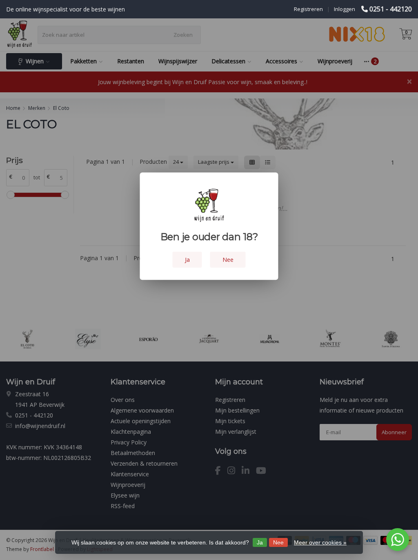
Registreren (308, 9)
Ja (260, 542)
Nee (278, 542)
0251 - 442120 (390, 8)
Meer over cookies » (320, 542)
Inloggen (344, 9)
